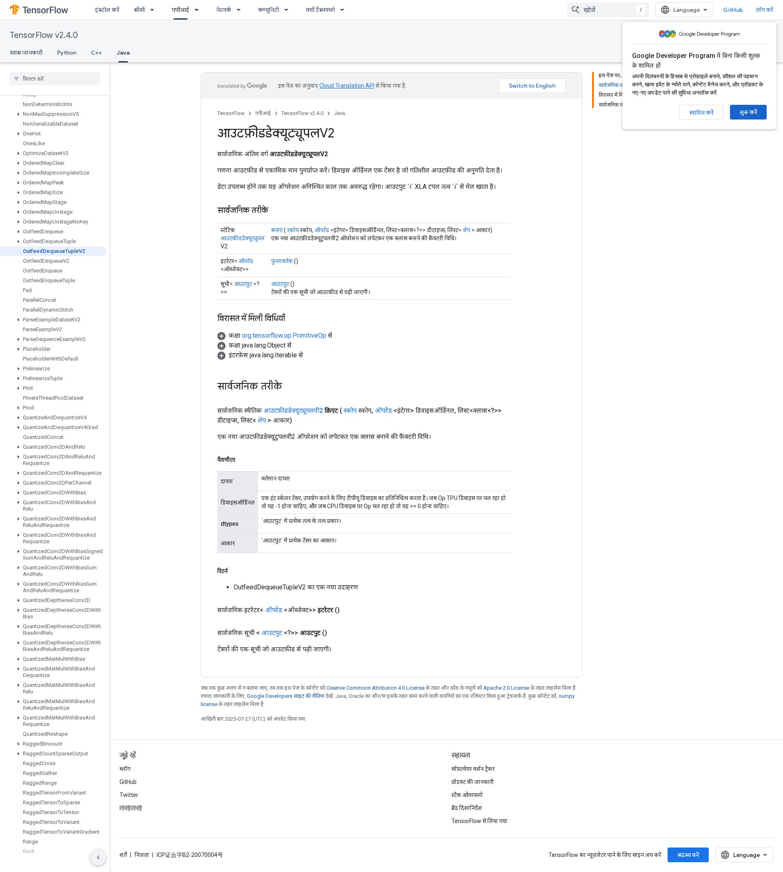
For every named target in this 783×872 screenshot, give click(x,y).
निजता (142, 855)
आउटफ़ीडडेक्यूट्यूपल (243, 238)
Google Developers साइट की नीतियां (285, 696)
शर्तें (123, 855)
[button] (53, 114)
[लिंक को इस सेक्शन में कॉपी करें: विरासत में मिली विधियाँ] (293, 319)
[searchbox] (55, 78)
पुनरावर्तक (282, 261)
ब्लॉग (124, 769)
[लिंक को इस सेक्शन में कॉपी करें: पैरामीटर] (243, 460)
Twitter (128, 795)
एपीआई (180, 9)
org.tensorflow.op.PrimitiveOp (284, 335)
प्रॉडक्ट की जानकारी (472, 782)
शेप (466, 230)
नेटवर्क (223, 9)
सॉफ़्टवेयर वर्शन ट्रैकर (473, 769)
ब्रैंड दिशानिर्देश (466, 808)
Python (66, 52)
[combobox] (608, 9)
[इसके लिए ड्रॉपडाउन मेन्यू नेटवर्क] (241, 10)
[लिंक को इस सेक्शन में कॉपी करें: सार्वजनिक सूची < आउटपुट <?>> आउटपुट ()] (337, 633)
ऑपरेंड (321, 230)
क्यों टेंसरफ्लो (320, 9)
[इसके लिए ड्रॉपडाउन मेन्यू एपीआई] (199, 10)
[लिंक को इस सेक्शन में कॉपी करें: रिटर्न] (236, 571)
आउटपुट (243, 284)
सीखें (139, 9)
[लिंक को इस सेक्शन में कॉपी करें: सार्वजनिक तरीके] (276, 211)
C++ (96, 52)
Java (123, 52)
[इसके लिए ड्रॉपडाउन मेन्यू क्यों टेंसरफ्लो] (344, 10)
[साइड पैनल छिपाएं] (98, 857)
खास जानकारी (26, 52)
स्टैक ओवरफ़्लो (467, 795)
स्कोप (293, 230)
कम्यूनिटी (268, 9)
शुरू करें (748, 112)
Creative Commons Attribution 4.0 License (375, 688)
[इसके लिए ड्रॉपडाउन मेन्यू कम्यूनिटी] (289, 10)
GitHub (733, 9)
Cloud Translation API (346, 85)
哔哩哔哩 (130, 808)
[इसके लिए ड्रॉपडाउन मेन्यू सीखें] (154, 10)
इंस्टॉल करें (107, 9)
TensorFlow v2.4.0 (44, 35)
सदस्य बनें (688, 855)
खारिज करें (701, 112)
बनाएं (277, 230)
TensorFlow (231, 113)
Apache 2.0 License (506, 688)
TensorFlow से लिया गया (479, 821)
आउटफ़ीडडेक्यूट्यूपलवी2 (293, 410)
